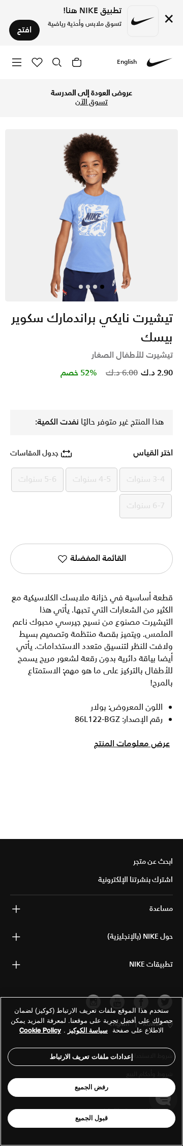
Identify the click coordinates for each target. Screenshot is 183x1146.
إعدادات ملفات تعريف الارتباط (92, 1056)
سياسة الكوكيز (88, 1030)
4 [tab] (81, 287)
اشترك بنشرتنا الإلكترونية (135, 880)
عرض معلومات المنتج (132, 744)
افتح (24, 30)
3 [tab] (88, 287)
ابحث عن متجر (153, 861)
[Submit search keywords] (57, 62)
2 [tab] (95, 287)
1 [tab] (102, 287)
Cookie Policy (40, 1030)
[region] (91, 1071)
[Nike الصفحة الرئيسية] (159, 62)
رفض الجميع (92, 1087)
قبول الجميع (91, 1118)
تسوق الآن (91, 102)
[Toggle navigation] (16, 62)
